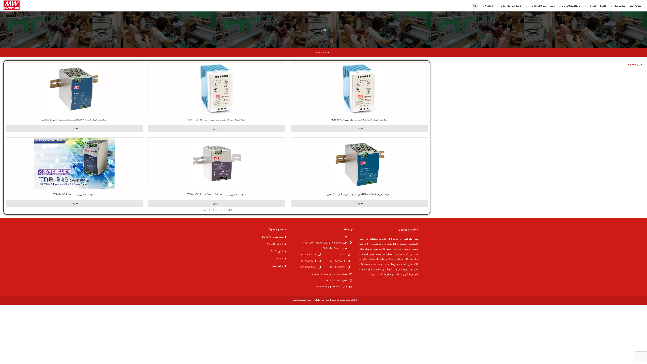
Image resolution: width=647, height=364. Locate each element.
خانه (329, 52)
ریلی (323, 29)
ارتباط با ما (488, 6)
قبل (230, 209)
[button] (475, 6)
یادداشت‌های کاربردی (569, 6)
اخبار (552, 6)
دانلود (603, 6)
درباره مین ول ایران (511, 6)
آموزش (592, 6)
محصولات (619, 6)
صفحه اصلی (635, 6)
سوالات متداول (538, 6)
